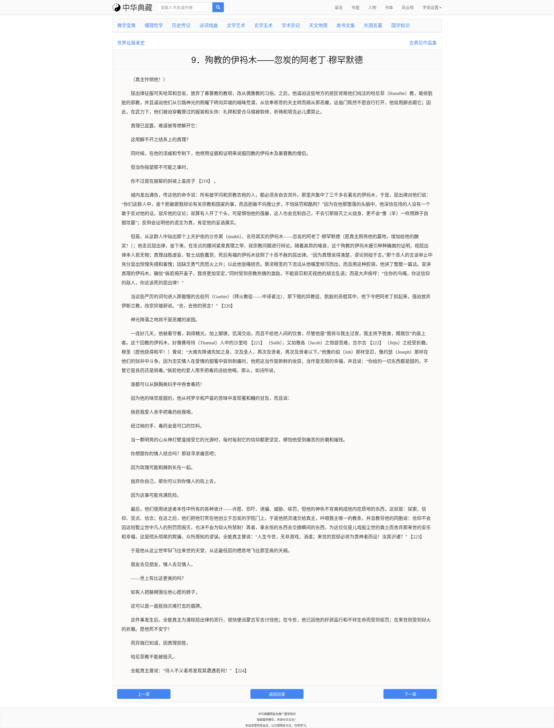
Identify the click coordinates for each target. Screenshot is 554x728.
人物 (372, 7)
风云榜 (408, 7)
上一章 (144, 694)
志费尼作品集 (423, 42)
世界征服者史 (131, 42)
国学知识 (400, 25)
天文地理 (318, 25)
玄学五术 (263, 25)
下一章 (410, 694)
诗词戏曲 (208, 25)
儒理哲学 (154, 25)
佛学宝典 (126, 25)
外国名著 (373, 25)
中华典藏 (137, 7)
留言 (339, 7)
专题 (355, 7)
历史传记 (181, 25)
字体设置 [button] (430, 7)
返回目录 (277, 694)
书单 (389, 7)
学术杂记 (291, 25)
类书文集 (345, 25)
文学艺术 (236, 25)
